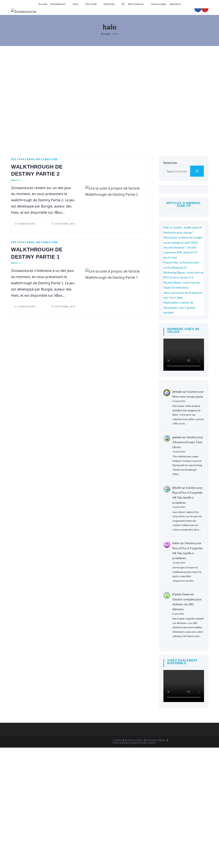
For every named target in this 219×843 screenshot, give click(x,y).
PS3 (13, 159)
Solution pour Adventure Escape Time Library (187, 442)
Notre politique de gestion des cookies (135, 742)
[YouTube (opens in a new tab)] (205, 8)
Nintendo (109, 4)
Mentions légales (156, 740)
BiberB (176, 487)
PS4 (21, 159)
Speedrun (175, 4)
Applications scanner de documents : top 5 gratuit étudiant (179, 307)
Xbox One (50, 159)
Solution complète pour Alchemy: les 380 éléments (187, 604)
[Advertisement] (109, 98)
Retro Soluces (136, 4)
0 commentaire (25, 223)
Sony (75, 4)
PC (123, 4)
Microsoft (91, 4)
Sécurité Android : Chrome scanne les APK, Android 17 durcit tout (180, 252)
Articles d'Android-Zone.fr (183, 204)
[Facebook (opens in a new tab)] (197, 8)
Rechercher (170, 162)
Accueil (42, 4)
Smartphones (58, 4)
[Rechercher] (197, 171)
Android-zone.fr (134, 740)
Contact (117, 740)
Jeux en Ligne (158, 4)
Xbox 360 (33, 159)
